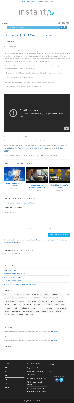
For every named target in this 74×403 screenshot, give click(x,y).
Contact (40, 1)
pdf (34, 308)
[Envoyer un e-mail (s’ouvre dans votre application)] (67, 23)
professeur (49, 308)
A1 (5, 294)
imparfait (61, 301)
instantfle (27, 304)
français (43, 301)
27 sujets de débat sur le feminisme (37, 148)
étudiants (29, 315)
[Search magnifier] (65, 27)
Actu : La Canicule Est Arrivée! (14, 184)
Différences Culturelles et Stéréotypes (14, 273)
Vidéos (7, 387)
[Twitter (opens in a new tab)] (59, 23)
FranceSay (39, 155)
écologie (20, 315)
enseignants (9, 301)
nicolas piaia (59, 304)
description (36, 298)
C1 (6, 298)
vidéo (51, 311)
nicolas (49, 304)
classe (12, 298)
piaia (40, 308)
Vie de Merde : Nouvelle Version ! (13, 280)
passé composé (25, 308)
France (34, 301)
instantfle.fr (39, 304)
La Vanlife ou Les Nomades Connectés (37, 186)
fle (28, 301)
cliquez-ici (54, 331)
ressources (27, 311)
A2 (10, 294)
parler (7, 308)
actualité (35, 294)
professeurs (61, 308)
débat (45, 298)
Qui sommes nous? (31, 1)
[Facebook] (57, 380)
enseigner (20, 301)
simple (37, 311)
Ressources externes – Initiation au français (21, 203)
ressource (16, 311)
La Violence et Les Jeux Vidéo (12, 277)
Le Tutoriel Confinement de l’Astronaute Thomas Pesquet (20, 284)
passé (15, 308)
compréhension (23, 298)
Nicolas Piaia (10, 41)
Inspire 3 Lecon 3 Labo (10, 270)
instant (7, 304)
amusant (45, 294)
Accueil (23, 1)
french (52, 301)
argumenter (55, 294)
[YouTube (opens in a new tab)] (63, 23)
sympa (44, 311)
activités (26, 294)
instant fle (17, 304)
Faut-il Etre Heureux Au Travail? (59, 186)
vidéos (58, 311)
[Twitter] (61, 380)
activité (17, 294)
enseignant (54, 298)
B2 (68, 294)
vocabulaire (9, 315)
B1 (63, 294)
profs (7, 311)
